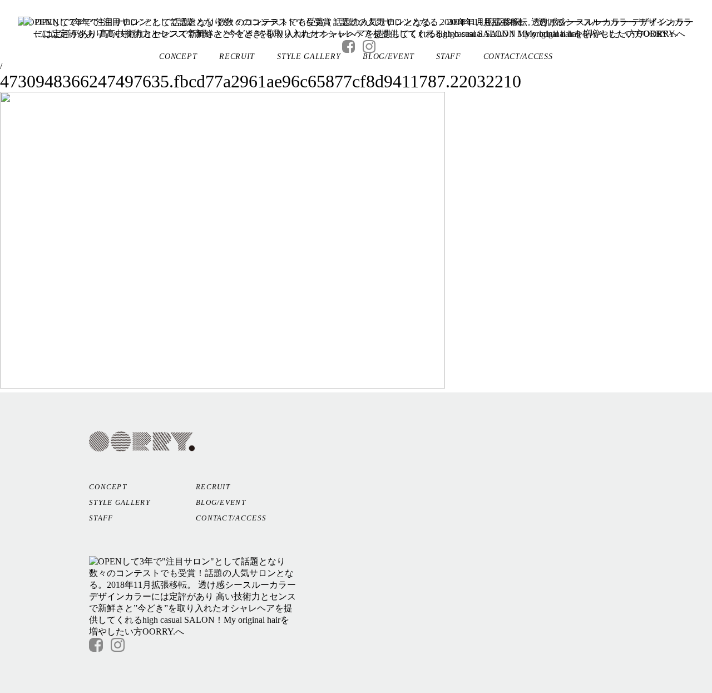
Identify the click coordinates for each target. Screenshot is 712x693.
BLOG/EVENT (388, 56)
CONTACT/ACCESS (518, 56)
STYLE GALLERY (308, 56)
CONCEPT (178, 56)
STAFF (448, 56)
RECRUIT (237, 56)
